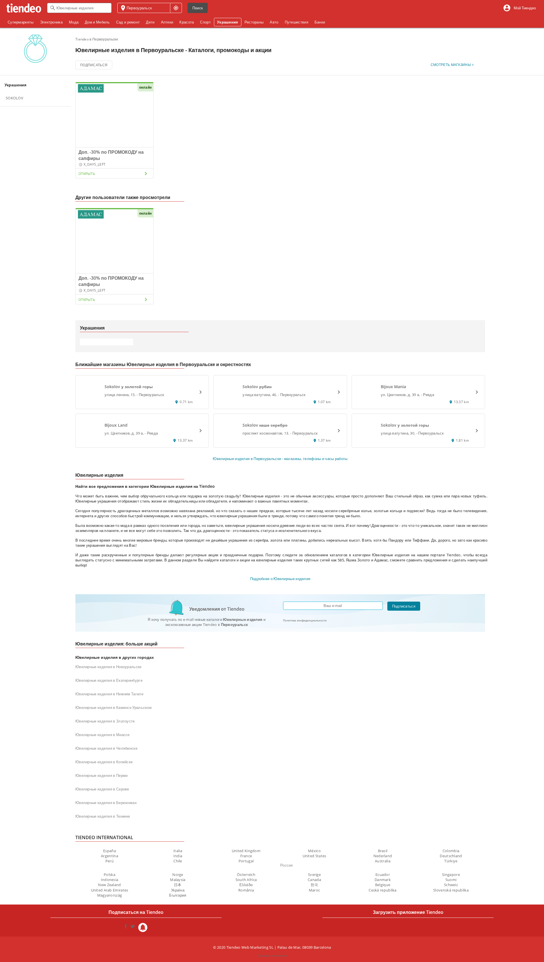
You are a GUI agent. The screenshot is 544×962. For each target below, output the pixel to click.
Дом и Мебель (97, 22)
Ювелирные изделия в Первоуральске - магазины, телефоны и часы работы (280, 458)
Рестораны (254, 22)
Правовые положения (272, 955)
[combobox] (79, 8)
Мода (73, 22)
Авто (274, 22)
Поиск (197, 7)
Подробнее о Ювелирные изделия (280, 578)
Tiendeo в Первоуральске (96, 39)
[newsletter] (142, 927)
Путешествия (296, 22)
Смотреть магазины (451, 64)
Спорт (205, 22)
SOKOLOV (14, 98)
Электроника (51, 22)
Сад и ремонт (128, 22)
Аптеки (167, 22)
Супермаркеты (21, 22)
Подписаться (93, 65)
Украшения (227, 22)
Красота (186, 22)
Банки (319, 22)
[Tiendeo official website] (24, 8)
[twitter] (132, 927)
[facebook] (125, 927)
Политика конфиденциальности (305, 620)
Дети (150, 22)
